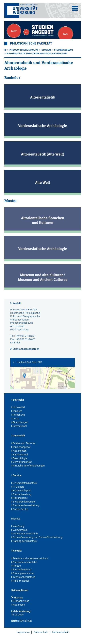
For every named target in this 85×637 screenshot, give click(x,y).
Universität (19, 407)
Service (17, 475)
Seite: (14, 620)
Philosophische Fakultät (31, 43)
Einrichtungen (20, 422)
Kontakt (17, 303)
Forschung (19, 414)
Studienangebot (63, 50)
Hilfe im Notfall (21, 580)
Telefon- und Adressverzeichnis (30, 558)
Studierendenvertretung (26, 505)
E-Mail (16, 342)
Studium (46, 50)
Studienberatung (22, 494)
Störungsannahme (23, 573)
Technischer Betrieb (24, 576)
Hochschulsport (22, 490)
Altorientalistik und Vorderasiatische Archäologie (37, 53)
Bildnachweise (21, 600)
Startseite (18, 399)
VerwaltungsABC (22, 461)
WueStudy (18, 526)
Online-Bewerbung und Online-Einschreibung (37, 537)
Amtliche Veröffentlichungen (29, 465)
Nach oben (19, 604)
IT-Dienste (18, 486)
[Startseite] (5, 50)
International (20, 426)
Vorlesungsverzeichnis (25, 533)
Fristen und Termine (24, 443)
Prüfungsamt (20, 497)
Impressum (23, 632)
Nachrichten (19, 450)
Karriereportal (20, 454)
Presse (17, 565)
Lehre (16, 418)
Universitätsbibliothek (25, 483)
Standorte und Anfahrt (25, 562)
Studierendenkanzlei (24, 501)
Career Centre (20, 509)
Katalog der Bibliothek (25, 540)
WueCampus (20, 529)
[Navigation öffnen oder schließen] (75, 8)
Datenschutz (41, 632)
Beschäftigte (20, 458)
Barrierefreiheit (60, 632)
